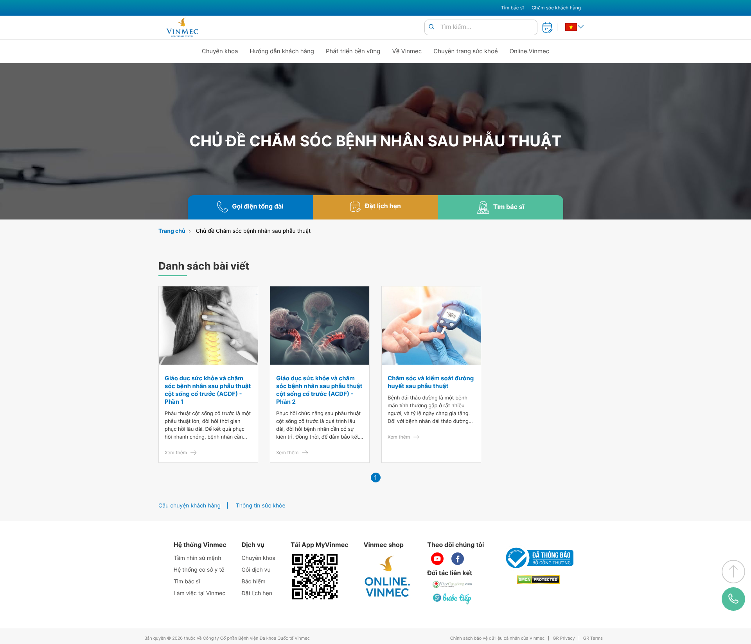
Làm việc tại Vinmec (199, 593)
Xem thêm (176, 452)
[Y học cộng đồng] (452, 584)
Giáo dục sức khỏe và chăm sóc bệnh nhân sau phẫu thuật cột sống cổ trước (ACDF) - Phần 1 (208, 389)
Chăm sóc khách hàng (556, 8)
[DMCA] (538, 579)
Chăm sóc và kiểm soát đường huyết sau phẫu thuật (431, 382)
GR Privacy (564, 638)
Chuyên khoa (220, 51)
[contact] (734, 599)
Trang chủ (171, 231)
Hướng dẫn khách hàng (282, 51)
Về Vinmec (407, 51)
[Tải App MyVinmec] (315, 576)
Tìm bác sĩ (512, 8)
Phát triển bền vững (353, 51)
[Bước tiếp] (452, 598)
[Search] (431, 27)
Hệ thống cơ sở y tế (199, 570)
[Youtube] (437, 558)
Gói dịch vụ (256, 570)
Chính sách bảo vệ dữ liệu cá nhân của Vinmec (497, 638)
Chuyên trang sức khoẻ (465, 51)
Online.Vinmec (530, 51)
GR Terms (593, 638)
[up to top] (733, 571)
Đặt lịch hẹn (257, 593)
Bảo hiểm (254, 581)
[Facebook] (457, 558)
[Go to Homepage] (182, 27)
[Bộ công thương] (538, 558)
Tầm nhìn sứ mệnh (197, 558)
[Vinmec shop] (387, 576)
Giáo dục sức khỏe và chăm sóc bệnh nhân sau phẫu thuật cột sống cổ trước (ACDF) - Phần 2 (319, 389)
